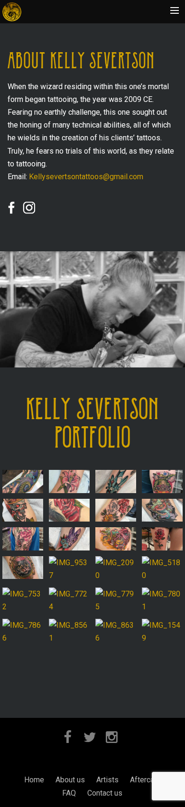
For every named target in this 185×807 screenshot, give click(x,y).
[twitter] (92, 739)
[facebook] (70, 739)
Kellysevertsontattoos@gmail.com (86, 176)
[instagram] (114, 739)
